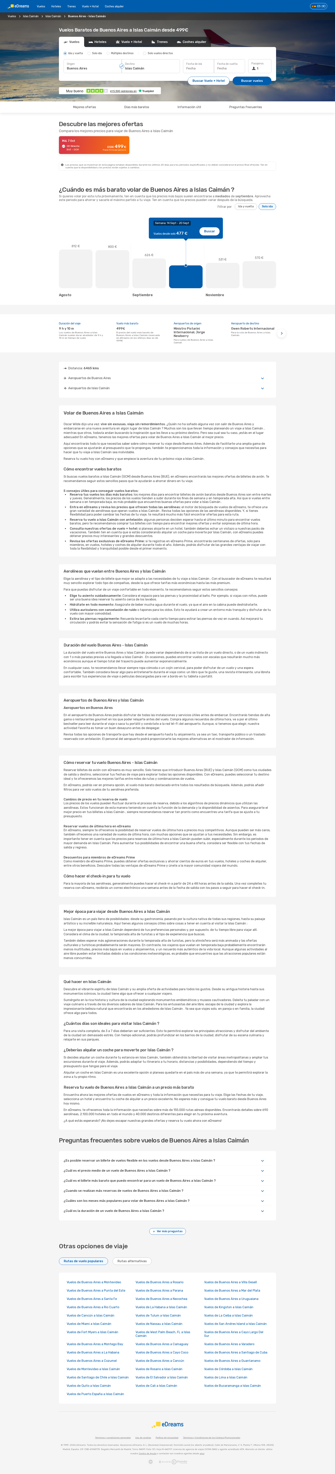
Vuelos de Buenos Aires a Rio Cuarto (93, 1307)
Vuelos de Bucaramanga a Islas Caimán (232, 1386)
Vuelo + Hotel (90, 6)
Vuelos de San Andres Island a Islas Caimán (235, 1324)
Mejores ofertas (84, 107)
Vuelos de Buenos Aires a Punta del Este (96, 1290)
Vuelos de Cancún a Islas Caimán (90, 1315)
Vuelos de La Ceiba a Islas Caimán (228, 1315)
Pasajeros (257, 63)
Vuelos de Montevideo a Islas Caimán (93, 1369)
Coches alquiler (114, 6)
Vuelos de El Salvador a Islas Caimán (162, 1377)
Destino (130, 64)
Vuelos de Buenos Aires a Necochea (161, 1299)
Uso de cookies (143, 1437)
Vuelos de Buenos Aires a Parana (159, 1290)
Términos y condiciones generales (113, 1437)
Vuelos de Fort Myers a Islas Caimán (92, 1332)
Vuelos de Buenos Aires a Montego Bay (95, 1344)
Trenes (71, 6)
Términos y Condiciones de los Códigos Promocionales (211, 1437)
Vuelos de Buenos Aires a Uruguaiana (231, 1299)
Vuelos (41, 6)
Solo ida (267, 206)
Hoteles (56, 6)
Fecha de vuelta (227, 64)
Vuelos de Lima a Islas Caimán (225, 1377)
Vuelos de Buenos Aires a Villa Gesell (230, 1282)
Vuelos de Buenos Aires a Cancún (160, 1361)
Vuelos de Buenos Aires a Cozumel (92, 1361)
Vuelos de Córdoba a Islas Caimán (228, 1369)
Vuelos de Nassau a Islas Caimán (159, 1324)
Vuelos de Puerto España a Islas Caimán (95, 1394)
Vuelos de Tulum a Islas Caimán (158, 1315)
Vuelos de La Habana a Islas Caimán (161, 1307)
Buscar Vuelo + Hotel (209, 81)
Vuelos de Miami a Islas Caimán (89, 1324)
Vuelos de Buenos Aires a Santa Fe (92, 1299)
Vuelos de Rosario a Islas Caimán (159, 1369)
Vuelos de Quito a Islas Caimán (89, 1386)
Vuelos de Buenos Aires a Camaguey (162, 1344)
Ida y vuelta (246, 206)
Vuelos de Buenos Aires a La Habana (93, 1352)
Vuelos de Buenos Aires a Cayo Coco (162, 1352)
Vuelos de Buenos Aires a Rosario (159, 1282)
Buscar (209, 231)
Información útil (189, 107)
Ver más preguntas (170, 1231)
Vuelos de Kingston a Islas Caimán (228, 1307)
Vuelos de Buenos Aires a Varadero (229, 1344)
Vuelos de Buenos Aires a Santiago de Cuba (235, 1352)
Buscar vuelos (252, 81)
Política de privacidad (167, 1437)
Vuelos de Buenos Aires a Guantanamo (232, 1361)
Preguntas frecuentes (245, 107)
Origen (71, 64)
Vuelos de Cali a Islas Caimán (156, 1386)
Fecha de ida (194, 64)
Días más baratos (136, 107)
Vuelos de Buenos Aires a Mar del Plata (232, 1290)
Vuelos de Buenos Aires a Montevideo (94, 1282)
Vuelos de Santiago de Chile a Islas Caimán (98, 1377)
